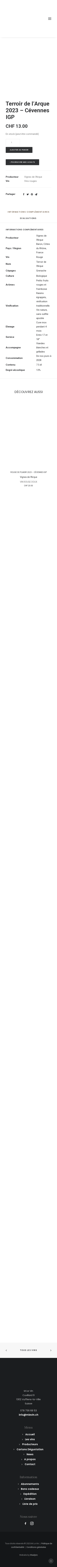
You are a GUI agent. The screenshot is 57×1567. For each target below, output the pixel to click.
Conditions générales (36, 1547)
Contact (30, 1464)
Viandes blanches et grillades (42, 347)
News (30, 1454)
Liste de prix (30, 1504)
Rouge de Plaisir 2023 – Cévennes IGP (28, 472)
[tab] (28, 213)
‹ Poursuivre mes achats (22, 162)
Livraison (29, 1498)
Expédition (30, 1494)
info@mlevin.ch (28, 1414)
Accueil (30, 1434)
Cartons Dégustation (30, 1449)
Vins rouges (30, 181)
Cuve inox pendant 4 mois (41, 326)
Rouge (39, 257)
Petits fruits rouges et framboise (42, 284)
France (39, 252)
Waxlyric (34, 1555)
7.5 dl (39, 364)
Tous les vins (28, 1350)
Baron (39, 244)
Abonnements (30, 1484)
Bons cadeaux (30, 1489)
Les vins (30, 1439)
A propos (30, 1459)
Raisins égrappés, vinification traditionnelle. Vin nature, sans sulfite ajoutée (43, 306)
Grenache (41, 270)
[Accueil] (28, 1375)
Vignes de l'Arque (33, 176)
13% (38, 370)
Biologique (41, 275)
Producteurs (30, 1444)
